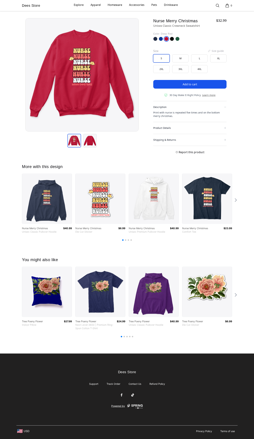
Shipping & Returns (164, 139)
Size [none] (155, 51)
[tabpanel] (82, 74)
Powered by (118, 405)
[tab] (74, 140)
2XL (161, 69)
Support (93, 383)
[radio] (161, 58)
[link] (47, 199)
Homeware (115, 5)
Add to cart (190, 84)
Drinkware (171, 5)
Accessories (136, 5)
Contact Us (135, 383)
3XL (180, 69)
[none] (216, 51)
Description (160, 107)
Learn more (208, 95)
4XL (199, 69)
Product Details (162, 128)
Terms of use (227, 431)
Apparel (96, 5)
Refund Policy (157, 383)
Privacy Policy (204, 431)
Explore (79, 5)
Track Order (113, 383)
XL (218, 58)
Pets (154, 5)
